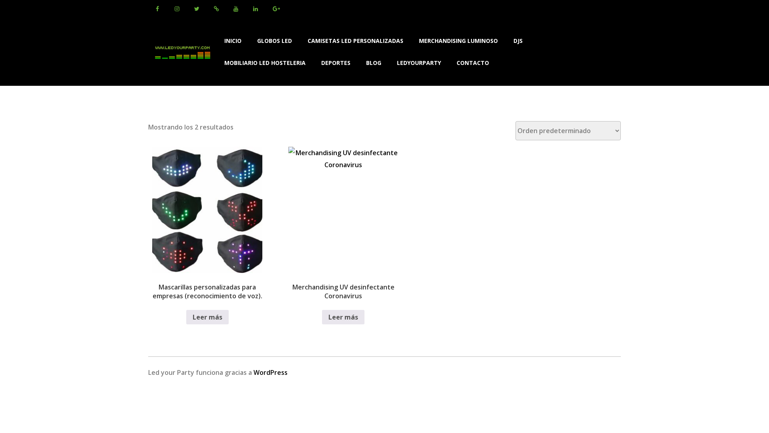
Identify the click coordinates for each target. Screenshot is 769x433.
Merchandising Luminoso (458, 41)
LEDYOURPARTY (419, 63)
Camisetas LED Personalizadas (355, 41)
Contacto (473, 63)
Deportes (335, 63)
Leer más (207, 317)
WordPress (271, 372)
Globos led (274, 41)
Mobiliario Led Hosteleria (265, 63)
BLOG (373, 63)
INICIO (233, 41)
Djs (518, 41)
